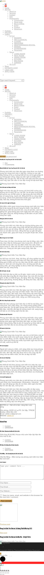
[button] (2, 559)
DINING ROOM (19, 57)
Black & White (19, 24)
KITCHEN (17, 59)
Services (12, 13)
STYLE (12, 36)
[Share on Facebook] (9, 555)
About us (12, 11)
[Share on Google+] (12, 555)
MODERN (17, 38)
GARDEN (17, 63)
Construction (18, 20)
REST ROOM (19, 56)
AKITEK (7, 10)
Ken (6, 163)
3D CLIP (12, 64)
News (7, 66)
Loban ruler (9, 70)
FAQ (11, 17)
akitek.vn (10, 416)
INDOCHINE (18, 43)
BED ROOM (18, 61)
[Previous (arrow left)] (1, 574)
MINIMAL (17, 47)
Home (7, 8)
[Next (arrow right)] (3, 574)
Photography (14, 18)
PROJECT (8, 33)
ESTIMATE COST (11, 68)
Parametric (18, 50)
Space (11, 52)
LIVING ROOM (19, 54)
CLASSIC (17, 41)
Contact (12, 15)
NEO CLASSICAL (20, 40)
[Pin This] (11, 555)
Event (16, 25)
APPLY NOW (9, 71)
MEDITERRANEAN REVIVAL (24, 45)
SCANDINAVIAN (20, 48)
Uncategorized (11, 156)
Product (17, 27)
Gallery (7, 34)
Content (8, 426)
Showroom (18, 29)
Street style (18, 22)
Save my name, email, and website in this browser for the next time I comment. (21, 496)
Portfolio (8, 31)
